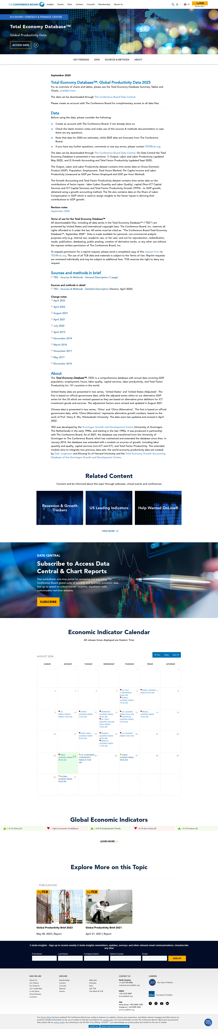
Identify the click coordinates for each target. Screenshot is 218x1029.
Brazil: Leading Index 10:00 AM (147, 714)
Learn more (107, 841)
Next (175, 655)
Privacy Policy (46, 1017)
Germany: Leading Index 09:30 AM (106, 714)
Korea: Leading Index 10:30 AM (127, 700)
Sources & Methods (117, 59)
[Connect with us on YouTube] (161, 1003)
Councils (7, 37)
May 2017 (59, 357)
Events (6, 18)
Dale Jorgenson (63, 453)
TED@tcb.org (152, 146)
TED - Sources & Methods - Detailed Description (81, 289)
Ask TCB (92, 988)
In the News (34, 991)
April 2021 (59, 319)
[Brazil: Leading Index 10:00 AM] (141, 711)
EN (188, 4)
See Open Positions (165, 982)
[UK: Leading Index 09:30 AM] (120, 711)
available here (67, 90)
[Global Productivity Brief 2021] (109, 906)
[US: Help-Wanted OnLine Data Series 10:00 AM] (100, 719)
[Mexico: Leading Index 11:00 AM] (100, 740)
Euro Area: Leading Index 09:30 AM (86, 735)
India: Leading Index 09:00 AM (65, 757)
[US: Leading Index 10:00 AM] (120, 733)
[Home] (26, 4)
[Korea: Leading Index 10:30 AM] (120, 697)
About (138, 59)
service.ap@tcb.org (126, 1010)
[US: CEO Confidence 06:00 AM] (120, 689)
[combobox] (187, 4)
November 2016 (62, 363)
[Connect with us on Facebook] (150, 1003)
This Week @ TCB (11, 63)
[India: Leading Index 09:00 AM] (59, 754)
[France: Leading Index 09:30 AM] (100, 733)
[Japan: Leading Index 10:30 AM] (79, 711)
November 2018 (62, 338)
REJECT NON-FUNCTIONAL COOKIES (114, 1026)
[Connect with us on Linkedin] (167, 1003)
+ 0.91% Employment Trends (71, 828)
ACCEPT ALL (94, 1026)
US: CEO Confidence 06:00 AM (126, 692)
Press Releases (35, 994)
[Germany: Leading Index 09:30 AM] (100, 711)
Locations (33, 997)
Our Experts (34, 986)
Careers (7, 57)
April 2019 (59, 332)
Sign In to (12, 69)
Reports (62, 988)
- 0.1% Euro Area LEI (110, 828)
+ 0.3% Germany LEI (198, 828)
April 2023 (59, 300)
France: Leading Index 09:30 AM (106, 735)
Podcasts (92, 983)
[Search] (173, 4)
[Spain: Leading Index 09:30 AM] (141, 689)
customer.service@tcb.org (129, 985)
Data (5, 24)
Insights (6, 11)
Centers (7, 31)
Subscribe (48, 602)
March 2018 (60, 344)
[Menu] (4, 4)
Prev (158, 655)
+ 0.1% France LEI (153, 828)
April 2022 (59, 306)
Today (166, 655)
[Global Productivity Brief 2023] (59, 906)
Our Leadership (36, 988)
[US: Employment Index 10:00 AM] (59, 711)
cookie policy (108, 1020)
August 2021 (60, 313)
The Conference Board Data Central (114, 97)
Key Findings (81, 59)
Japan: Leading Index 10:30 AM (86, 714)
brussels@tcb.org (126, 996)
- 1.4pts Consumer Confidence (28, 828)
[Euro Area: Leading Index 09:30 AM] (79, 733)
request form (152, 251)
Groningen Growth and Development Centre (107, 427)
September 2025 (60, 211)
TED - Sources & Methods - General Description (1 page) (85, 277)
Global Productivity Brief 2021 (104, 927)
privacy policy (59, 1022)
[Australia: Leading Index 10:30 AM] (120, 716)
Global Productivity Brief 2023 (54, 927)
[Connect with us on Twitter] (156, 1003)
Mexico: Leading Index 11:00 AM (106, 743)
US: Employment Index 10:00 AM (65, 714)
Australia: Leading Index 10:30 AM (127, 719)
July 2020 (58, 325)
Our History (34, 983)
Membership (9, 44)
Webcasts (93, 980)
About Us (7, 50)
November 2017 (62, 351)
